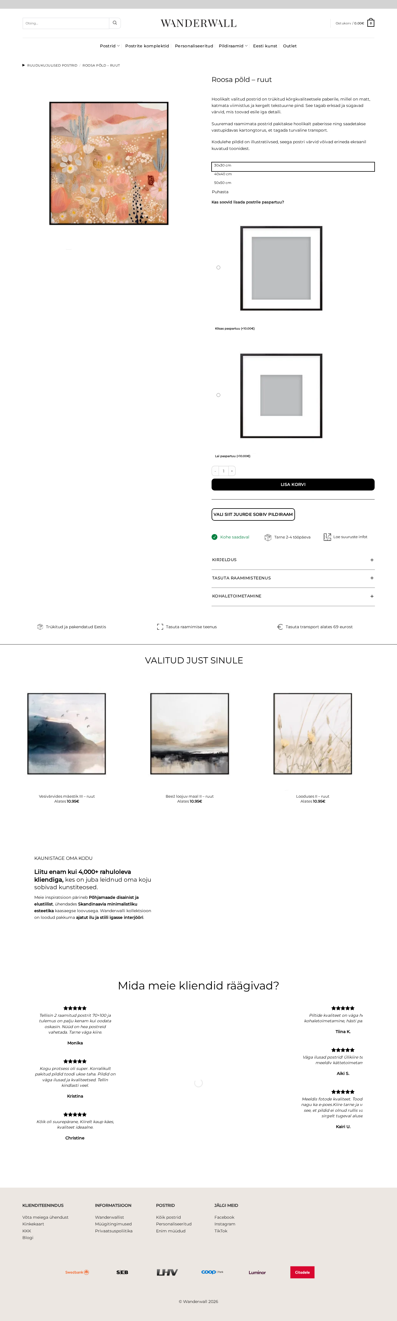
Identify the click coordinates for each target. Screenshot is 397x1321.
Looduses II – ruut (312, 796)
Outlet (290, 46)
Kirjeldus (224, 559)
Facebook (224, 1217)
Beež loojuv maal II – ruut (190, 796)
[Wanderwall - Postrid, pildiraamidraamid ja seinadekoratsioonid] (199, 23)
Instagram (224, 1224)
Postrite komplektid (147, 46)
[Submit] (115, 23)
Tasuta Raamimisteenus (241, 578)
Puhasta (220, 191)
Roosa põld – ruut (101, 65)
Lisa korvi (293, 484)
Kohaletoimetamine (237, 596)
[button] (355, 23)
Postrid (108, 46)
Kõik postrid (168, 1217)
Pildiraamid (231, 46)
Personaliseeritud (194, 46)
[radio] (293, 166)
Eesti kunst (265, 46)
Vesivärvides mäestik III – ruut (67, 796)
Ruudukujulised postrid (52, 65)
